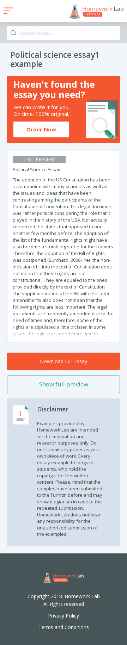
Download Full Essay (63, 361)
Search (13, 33)
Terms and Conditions (63, 627)
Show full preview (63, 384)
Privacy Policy (63, 615)
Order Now (41, 129)
